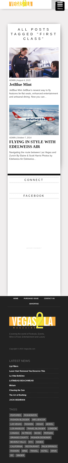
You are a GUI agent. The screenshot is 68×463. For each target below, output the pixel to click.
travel (34, 451)
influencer (38, 420)
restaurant (32, 446)
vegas (39, 424)
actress (26, 433)
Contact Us (49, 298)
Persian (48, 433)
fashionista (30, 415)
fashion (14, 451)
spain (54, 451)
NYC (31, 442)
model (49, 424)
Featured (15, 415)
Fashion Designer (41, 437)
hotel (44, 451)
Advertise (34, 304)
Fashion (29, 424)
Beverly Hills (18, 442)
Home (15, 298)
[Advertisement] (38, 16)
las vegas (15, 424)
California (16, 446)
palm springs (49, 446)
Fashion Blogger (19, 420)
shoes (39, 442)
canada (14, 433)
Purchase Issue (31, 298)
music (37, 433)
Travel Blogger (36, 428)
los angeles (17, 428)
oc (11, 455)
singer (20, 455)
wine (24, 451)
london (52, 428)
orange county (19, 437)
